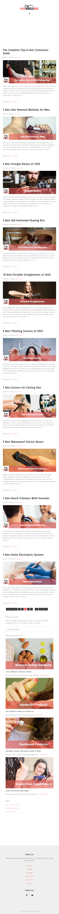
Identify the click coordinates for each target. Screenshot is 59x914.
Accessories (14, 102)
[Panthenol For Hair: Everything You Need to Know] (29, 733)
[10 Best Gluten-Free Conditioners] (29, 772)
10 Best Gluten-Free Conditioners (17, 791)
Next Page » (43, 609)
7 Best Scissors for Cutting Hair (22, 387)
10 (37, 609)
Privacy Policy (29, 876)
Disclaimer (29, 873)
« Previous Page (12, 609)
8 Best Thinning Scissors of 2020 (23, 331)
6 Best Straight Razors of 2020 (21, 164)
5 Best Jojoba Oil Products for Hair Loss (20, 711)
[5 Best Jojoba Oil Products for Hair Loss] (29, 693)
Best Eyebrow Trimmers (13, 804)
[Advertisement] (29, 33)
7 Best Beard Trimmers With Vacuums (26, 498)
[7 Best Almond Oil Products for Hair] (29, 653)
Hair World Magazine (29, 7)
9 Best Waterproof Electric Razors (23, 442)
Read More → (45, 675)
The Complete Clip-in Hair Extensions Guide (25, 51)
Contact (29, 883)
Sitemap (29, 869)
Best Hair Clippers (11, 812)
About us (29, 866)
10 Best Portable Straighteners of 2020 (27, 274)
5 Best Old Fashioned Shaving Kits (24, 220)
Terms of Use (29, 880)
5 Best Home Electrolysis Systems (23, 555)
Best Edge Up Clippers (12, 808)
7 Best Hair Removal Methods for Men (26, 110)
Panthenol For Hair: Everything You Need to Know (23, 751)
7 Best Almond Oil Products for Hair (18, 672)
